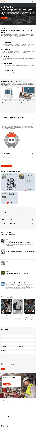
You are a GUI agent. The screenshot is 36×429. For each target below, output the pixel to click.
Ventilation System (6, 157)
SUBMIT (3, 368)
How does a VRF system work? (9, 223)
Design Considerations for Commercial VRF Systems (18, 263)
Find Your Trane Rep (7, 384)
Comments (3, 350)
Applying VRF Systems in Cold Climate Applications (18, 282)
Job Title (19, 342)
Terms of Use (6, 421)
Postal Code (20, 346)
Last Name (20, 333)
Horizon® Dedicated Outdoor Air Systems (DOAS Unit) (11, 176)
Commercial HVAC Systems (5, 4)
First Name (3, 333)
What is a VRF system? (7, 219)
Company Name (3, 342)
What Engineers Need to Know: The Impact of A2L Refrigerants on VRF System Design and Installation (18, 241)
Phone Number (3, 346)
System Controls (6, 161)
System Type (5, 123)
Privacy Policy (2, 421)
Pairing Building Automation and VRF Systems (17, 273)
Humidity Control (6, 153)
